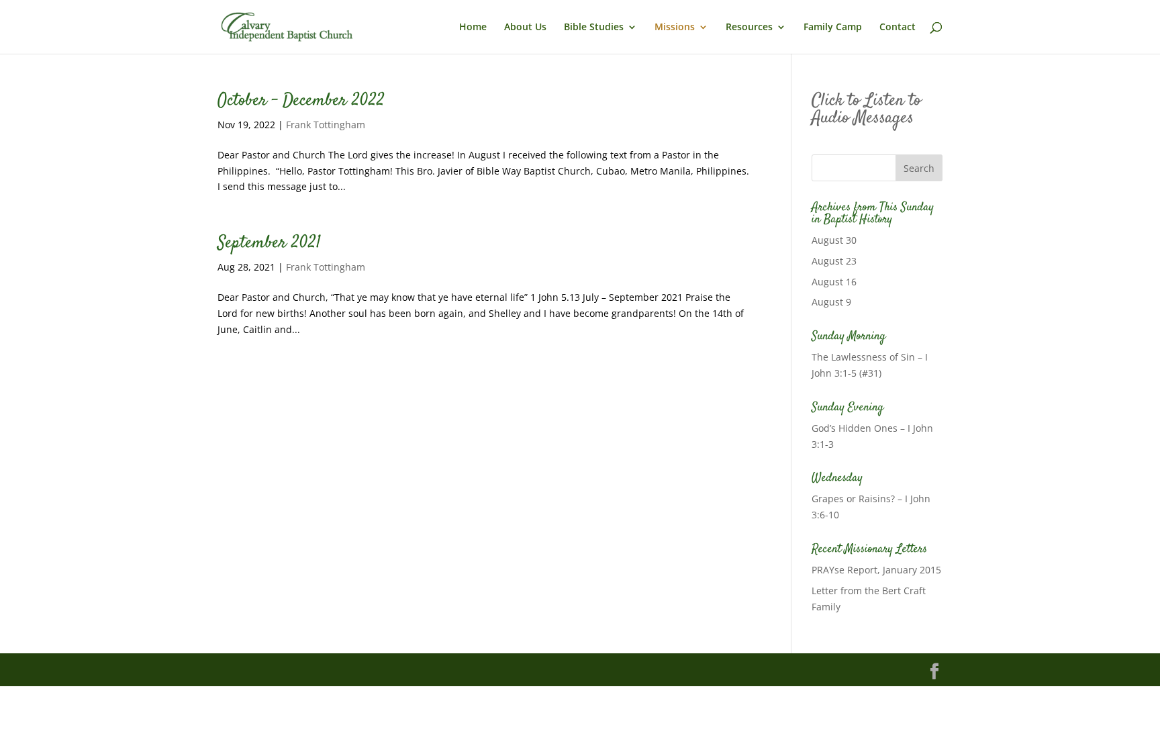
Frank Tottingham (325, 124)
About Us (525, 27)
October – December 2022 (301, 101)
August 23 (834, 260)
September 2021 (269, 243)
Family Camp (833, 27)
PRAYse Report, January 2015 (876, 569)
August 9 (831, 301)
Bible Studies (594, 27)
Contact (897, 27)
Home (473, 27)
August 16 (834, 281)
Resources (749, 27)
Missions (675, 27)
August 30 (834, 240)
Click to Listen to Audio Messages (866, 110)
